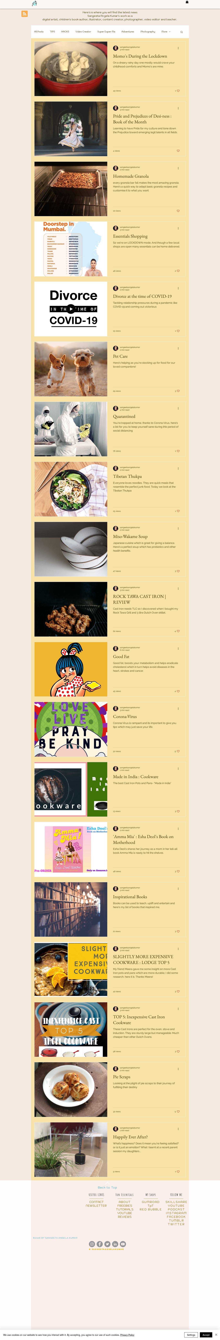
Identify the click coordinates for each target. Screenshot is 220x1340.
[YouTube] (123, 1244)
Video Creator (83, 31)
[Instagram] (92, 1244)
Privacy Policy (127, 1334)
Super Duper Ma (106, 31)
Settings (191, 1334)
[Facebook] (100, 1244)
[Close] (216, 1334)
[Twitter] (107, 1244)
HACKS (65, 31)
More (164, 31)
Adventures (128, 31)
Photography (148, 31)
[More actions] (179, 48)
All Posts (38, 31)
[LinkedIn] (115, 1244)
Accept (206, 1334)
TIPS (52, 31)
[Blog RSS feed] (24, 14)
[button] (187, 1)
